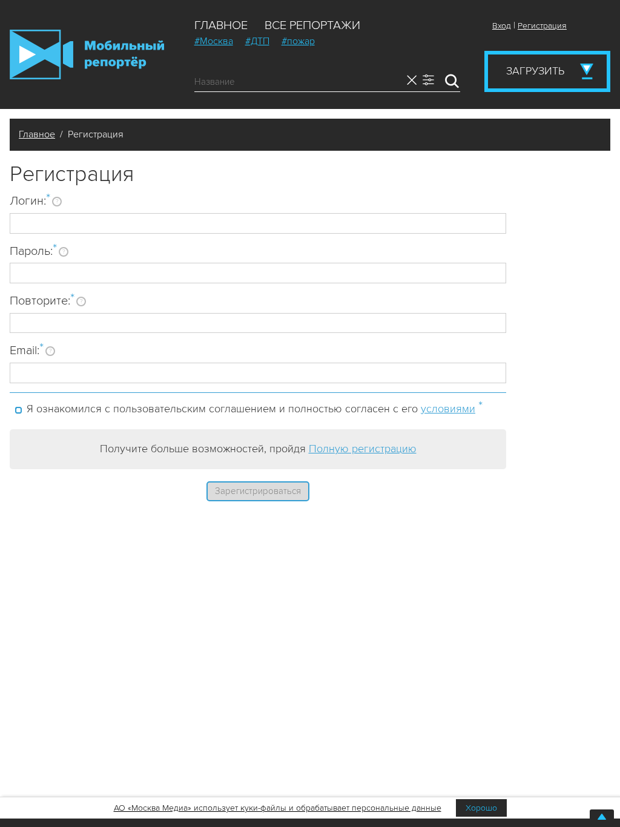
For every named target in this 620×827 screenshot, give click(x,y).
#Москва (213, 41)
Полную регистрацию (363, 448)
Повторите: (42, 300)
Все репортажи (312, 25)
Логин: (30, 200)
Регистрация (542, 26)
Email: (27, 350)
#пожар (298, 41)
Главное (221, 25)
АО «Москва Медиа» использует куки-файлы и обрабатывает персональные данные (277, 808)
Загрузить (535, 70)
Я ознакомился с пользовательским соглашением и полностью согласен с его (255, 406)
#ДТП (257, 41)
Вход (501, 26)
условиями (448, 408)
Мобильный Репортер (87, 54)
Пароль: (33, 251)
